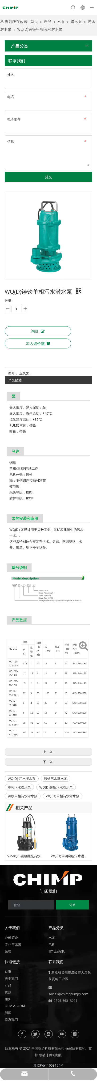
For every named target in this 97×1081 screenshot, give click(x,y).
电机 (51, 944)
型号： (13, 373)
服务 (8, 999)
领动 (42, 1055)
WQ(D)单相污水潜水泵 (62, 796)
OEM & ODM (15, 1006)
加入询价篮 (35, 343)
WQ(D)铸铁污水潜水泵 (56, 787)
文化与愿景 (13, 944)
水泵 (51, 937)
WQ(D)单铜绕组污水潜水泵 (70, 856)
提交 (48, 177)
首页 (8, 971)
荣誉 (8, 951)
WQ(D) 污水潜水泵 (22, 778)
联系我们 (11, 1019)
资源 (8, 992)
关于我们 (11, 978)
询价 (35, 331)
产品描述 (15, 380)
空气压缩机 (56, 951)
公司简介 (11, 937)
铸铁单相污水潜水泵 (22, 796)
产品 (8, 985)
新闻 (8, 1012)
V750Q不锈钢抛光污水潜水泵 (26, 856)
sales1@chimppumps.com (68, 994)
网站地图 (55, 1055)
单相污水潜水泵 (19, 787)
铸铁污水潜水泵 (55, 778)
